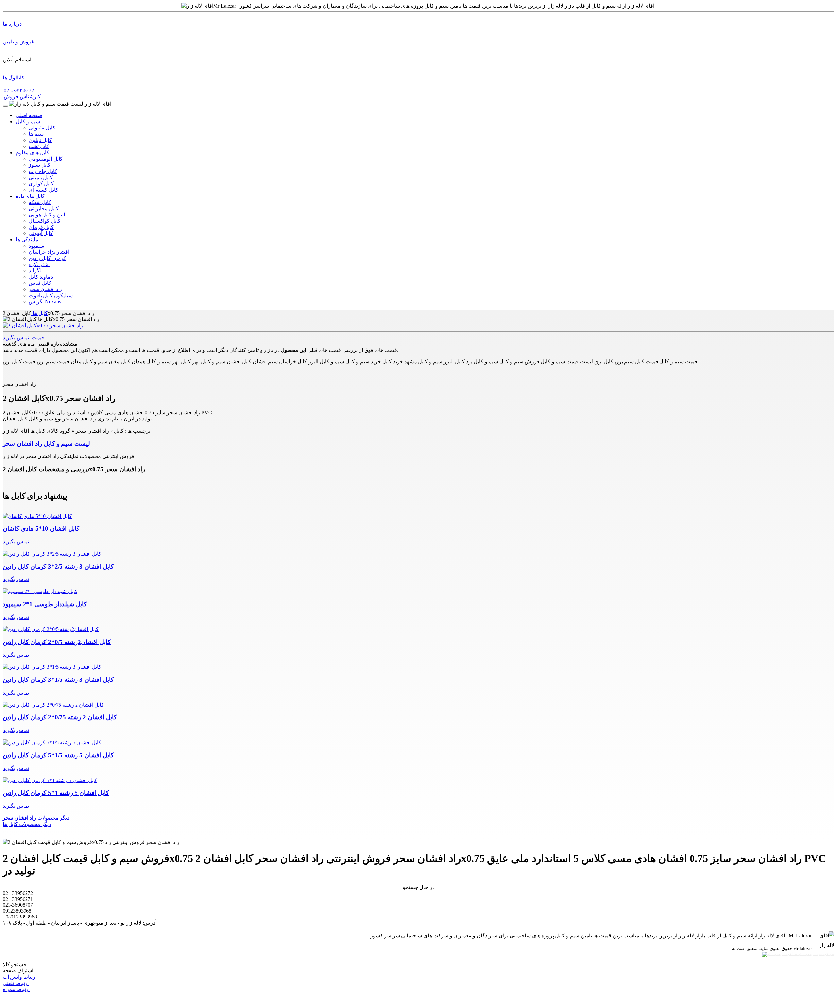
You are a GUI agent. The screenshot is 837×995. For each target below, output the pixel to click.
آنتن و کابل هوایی (47, 214)
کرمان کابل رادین (47, 258)
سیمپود (36, 246)
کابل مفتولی (42, 127)
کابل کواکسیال (44, 221)
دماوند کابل (41, 277)
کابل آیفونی (41, 233)
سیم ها (36, 134)
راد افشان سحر (45, 289)
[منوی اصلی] (5, 106)
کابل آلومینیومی (46, 159)
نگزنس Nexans (45, 301)
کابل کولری (41, 183)
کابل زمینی (41, 177)
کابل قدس (40, 283)
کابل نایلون (40, 140)
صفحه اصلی (29, 115)
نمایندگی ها (28, 239)
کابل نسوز (40, 165)
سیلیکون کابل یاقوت (51, 295)
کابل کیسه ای (43, 190)
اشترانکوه (39, 264)
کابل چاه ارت (43, 171)
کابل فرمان (41, 227)
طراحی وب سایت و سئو (815, 954)
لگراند (35, 270)
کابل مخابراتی (44, 208)
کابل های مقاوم (32, 152)
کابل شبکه (40, 202)
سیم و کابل (28, 121)
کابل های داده (30, 196)
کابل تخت (39, 146)
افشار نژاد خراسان (49, 252)
